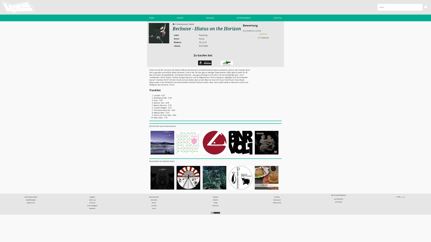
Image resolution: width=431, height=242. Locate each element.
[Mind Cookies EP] (188, 190)
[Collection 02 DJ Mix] (188, 155)
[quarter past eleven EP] (162, 155)
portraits (92, 203)
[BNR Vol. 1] (241, 155)
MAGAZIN (210, 18)
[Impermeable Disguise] (162, 190)
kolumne (216, 206)
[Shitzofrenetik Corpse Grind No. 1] (241, 190)
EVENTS (180, 18)
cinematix (154, 200)
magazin (92, 197)
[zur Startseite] (18, 7)
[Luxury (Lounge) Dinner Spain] (267, 190)
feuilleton (92, 208)
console (153, 206)
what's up (92, 200)
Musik (191, 24)
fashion (215, 200)
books (154, 203)
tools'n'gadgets (92, 206)
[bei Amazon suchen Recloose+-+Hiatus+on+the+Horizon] (205, 64)
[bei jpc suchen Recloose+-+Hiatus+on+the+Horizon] (227, 64)
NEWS (151, 18)
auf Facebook (338, 199)
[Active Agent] (214, 190)
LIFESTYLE (278, 18)
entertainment (154, 197)
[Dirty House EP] (214, 155)
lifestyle (215, 197)
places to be (31, 203)
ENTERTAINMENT (244, 18)
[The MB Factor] (267, 155)
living (215, 203)
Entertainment (182, 24)
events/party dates (30, 197)
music (154, 208)
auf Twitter (338, 202)
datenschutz (277, 203)
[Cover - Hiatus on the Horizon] (159, 42)
